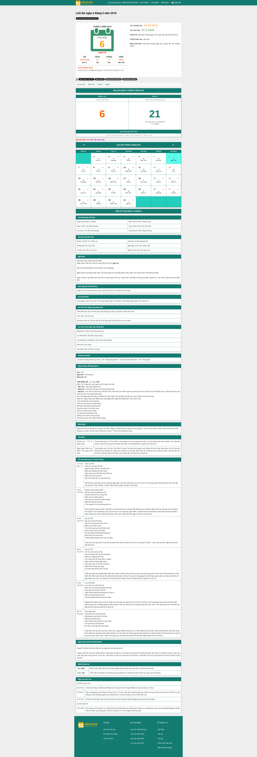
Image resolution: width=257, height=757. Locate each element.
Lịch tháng (144, 2)
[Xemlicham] (84, 2)
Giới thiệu (161, 729)
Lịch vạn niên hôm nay (139, 729)
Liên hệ (160, 734)
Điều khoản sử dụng (165, 748)
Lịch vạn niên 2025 (137, 734)
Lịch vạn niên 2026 (137, 739)
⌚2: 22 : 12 (176, 3)
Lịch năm (154, 2)
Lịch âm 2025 (108, 739)
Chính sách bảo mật (165, 743)
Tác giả (160, 739)
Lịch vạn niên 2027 (137, 743)
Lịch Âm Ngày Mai (114, 3)
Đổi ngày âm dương (130, 2)
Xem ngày (165, 2)
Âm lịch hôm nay (109, 729)
